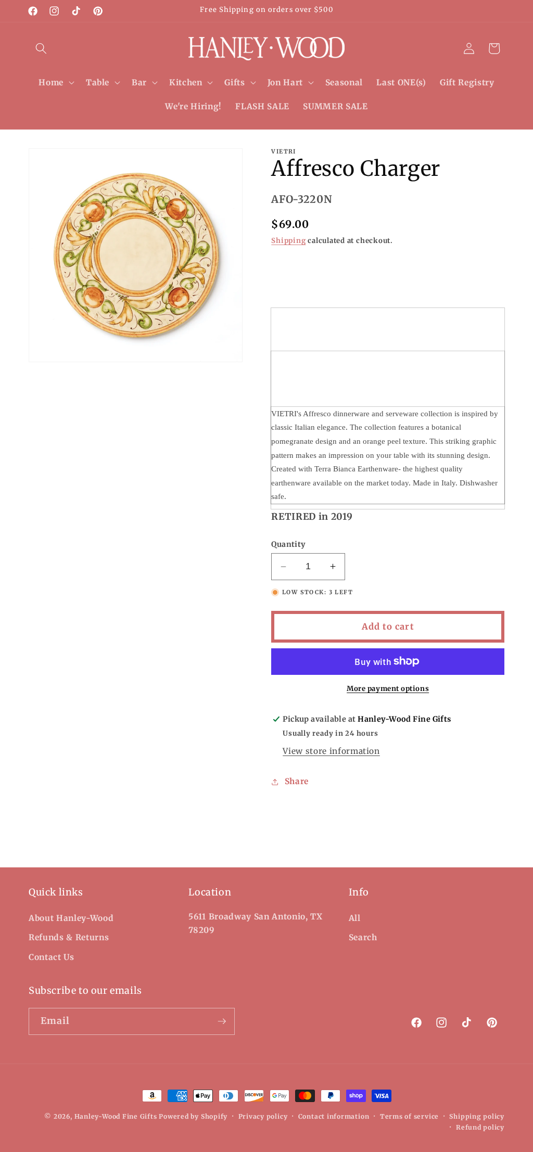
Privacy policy (263, 1116)
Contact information (334, 1116)
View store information (331, 751)
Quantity (288, 544)
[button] (41, 48)
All (355, 918)
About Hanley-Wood (71, 918)
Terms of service (409, 1116)
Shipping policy (476, 1116)
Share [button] (297, 781)
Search (363, 937)
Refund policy (480, 1127)
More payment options (388, 688)
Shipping (288, 240)
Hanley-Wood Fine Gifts (115, 1116)
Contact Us (51, 957)
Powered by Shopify (193, 1116)
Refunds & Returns (69, 937)
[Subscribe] (221, 1021)
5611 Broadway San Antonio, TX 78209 (255, 924)
